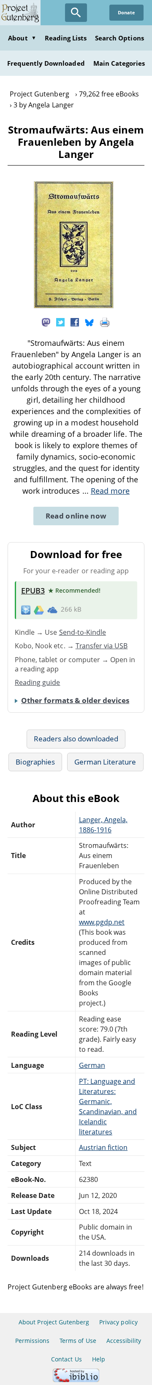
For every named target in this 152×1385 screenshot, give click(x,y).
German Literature (105, 762)
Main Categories (119, 63)
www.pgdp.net (102, 922)
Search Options (119, 38)
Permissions (32, 1341)
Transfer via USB (102, 645)
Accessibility (123, 1341)
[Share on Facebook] (75, 321)
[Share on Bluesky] (89, 321)
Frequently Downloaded (46, 63)
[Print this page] (104, 321)
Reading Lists (66, 38)
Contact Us (66, 1359)
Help (98, 1359)
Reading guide (37, 682)
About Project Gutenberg (54, 1322)
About (22, 38)
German (92, 1065)
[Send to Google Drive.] (39, 609)
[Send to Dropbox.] (25, 609)
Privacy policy (118, 1322)
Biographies (35, 762)
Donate (126, 12)
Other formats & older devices (75, 700)
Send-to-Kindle (82, 632)
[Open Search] (76, 12)
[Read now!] (74, 305)
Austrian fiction (103, 1147)
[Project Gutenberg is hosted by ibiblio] (76, 1380)
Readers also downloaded (76, 738)
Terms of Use (78, 1341)
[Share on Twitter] (60, 321)
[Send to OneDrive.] (52, 609)
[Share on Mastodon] (46, 321)
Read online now (76, 516)
